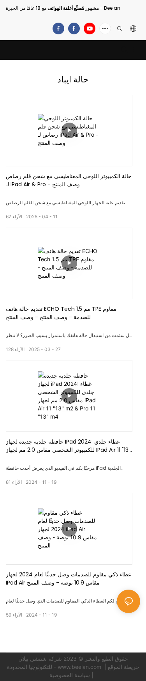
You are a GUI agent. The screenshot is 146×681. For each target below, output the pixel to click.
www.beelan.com (80, 666)
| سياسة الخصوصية (72, 675)
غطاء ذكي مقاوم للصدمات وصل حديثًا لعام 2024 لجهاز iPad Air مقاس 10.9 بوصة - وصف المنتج (68, 578)
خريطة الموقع (123, 666)
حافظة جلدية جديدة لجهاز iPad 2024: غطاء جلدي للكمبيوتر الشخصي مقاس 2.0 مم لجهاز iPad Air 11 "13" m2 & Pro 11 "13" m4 (68, 446)
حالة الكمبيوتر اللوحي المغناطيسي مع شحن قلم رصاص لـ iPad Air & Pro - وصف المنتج (69, 180)
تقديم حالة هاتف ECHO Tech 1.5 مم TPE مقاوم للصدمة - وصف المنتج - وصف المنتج (61, 313)
